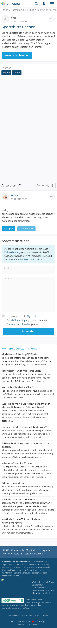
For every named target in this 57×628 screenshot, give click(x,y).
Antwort (9, 278)
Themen (15, 9)
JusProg (26, 608)
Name (7, 268)
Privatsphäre (41, 615)
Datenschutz (27, 615)
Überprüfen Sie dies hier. (42, 593)
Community (17, 550)
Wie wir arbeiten (34, 553)
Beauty (6, 72)
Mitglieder (31, 550)
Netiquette (45, 550)
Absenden (28, 331)
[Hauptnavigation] (52, 3)
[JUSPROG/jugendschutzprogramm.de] (12, 600)
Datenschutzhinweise (18, 324)
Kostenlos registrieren (30, 259)
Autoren (18, 553)
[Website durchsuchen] (36, 3)
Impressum (14, 615)
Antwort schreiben (17, 55)
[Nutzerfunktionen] (44, 3)
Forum (4, 9)
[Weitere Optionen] (51, 19)
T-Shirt (30, 9)
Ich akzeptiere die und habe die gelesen (27, 320)
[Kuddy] (6, 196)
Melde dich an (11, 252)
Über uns (6, 553)
